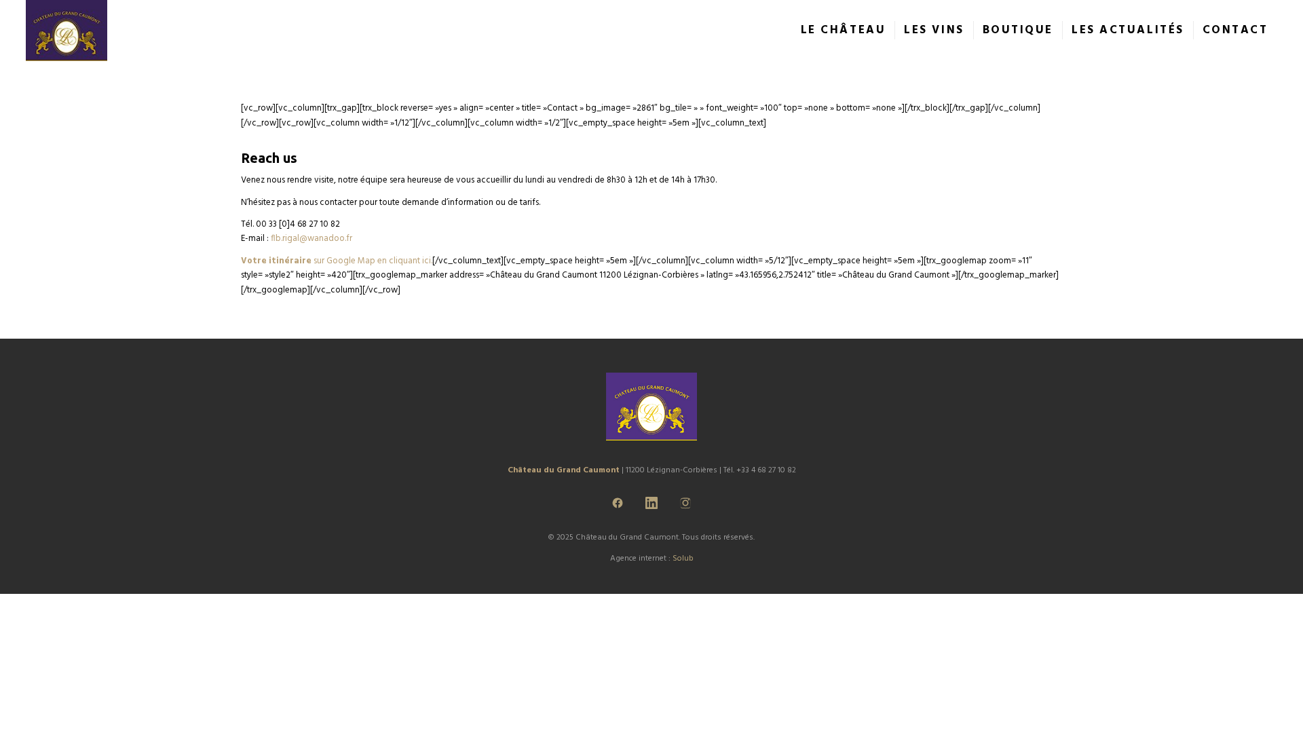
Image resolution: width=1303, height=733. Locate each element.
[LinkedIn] (651, 503)
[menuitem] (843, 30)
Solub (683, 558)
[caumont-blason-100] (66, 30)
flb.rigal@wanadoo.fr (311, 238)
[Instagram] (685, 503)
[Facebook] (617, 503)
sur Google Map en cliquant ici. (336, 261)
